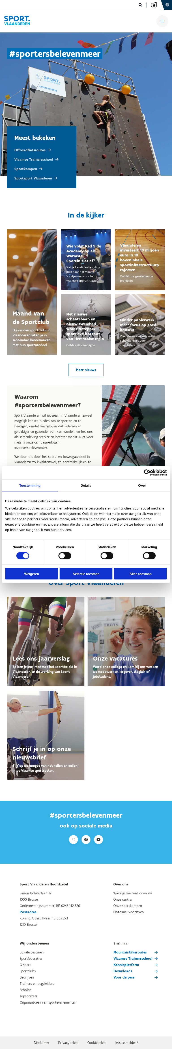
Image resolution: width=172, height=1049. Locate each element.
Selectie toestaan (86, 574)
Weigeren (31, 574)
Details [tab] (86, 485)
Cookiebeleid (96, 1042)
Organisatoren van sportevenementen (48, 1002)
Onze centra (122, 899)
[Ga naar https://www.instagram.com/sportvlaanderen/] (73, 839)
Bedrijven (27, 977)
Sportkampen (25, 169)
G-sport (25, 965)
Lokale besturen (32, 952)
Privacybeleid (68, 1042)
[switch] (64, 555)
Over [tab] (142, 485)
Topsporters (28, 996)
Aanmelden (154, 5)
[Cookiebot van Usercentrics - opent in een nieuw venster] (147, 472)
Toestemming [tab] (30, 485)
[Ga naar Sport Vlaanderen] (17, 21)
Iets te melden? (126, 1042)
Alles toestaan (140, 574)
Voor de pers (124, 977)
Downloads (123, 971)
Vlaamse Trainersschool (33, 159)
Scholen (25, 990)
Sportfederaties (31, 958)
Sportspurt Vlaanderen (33, 178)
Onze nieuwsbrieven (128, 912)
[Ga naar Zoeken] (140, 5)
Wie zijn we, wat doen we (132, 893)
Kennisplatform (126, 965)
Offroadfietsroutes (29, 150)
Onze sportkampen (127, 906)
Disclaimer (41, 1042)
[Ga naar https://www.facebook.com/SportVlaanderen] (86, 839)
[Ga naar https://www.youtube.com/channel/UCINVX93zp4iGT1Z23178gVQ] (98, 839)
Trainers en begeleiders (37, 983)
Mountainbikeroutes (130, 952)
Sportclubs (28, 971)
